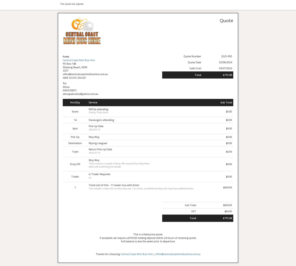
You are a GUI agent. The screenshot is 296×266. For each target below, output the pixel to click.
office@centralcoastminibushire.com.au (177, 254)
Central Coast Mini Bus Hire (79, 60)
